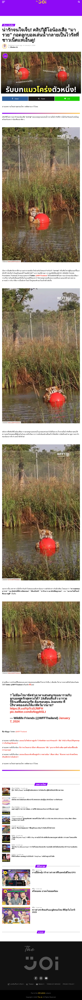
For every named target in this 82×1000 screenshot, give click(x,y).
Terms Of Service (53, 984)
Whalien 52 (14, 47)
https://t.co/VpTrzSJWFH (26, 708)
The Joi (40, 997)
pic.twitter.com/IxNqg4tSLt (28, 711)
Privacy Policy (68, 984)
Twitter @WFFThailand (14, 261)
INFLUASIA (41, 993)
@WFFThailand (41, 275)
